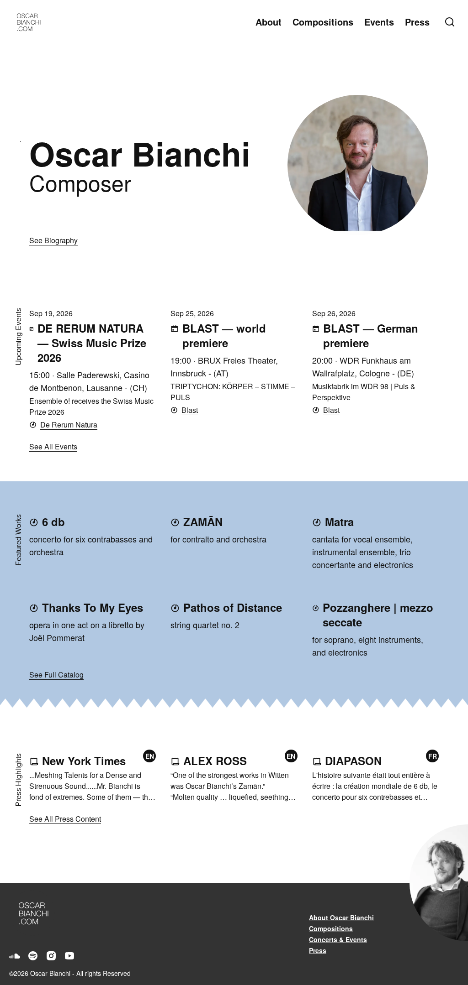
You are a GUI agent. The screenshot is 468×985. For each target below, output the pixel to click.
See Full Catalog (56, 674)
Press (417, 21)
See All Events (53, 446)
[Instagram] (51, 955)
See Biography (53, 240)
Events (379, 21)
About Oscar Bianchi (341, 917)
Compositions (322, 21)
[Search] (451, 22)
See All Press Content (65, 818)
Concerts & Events (338, 939)
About (268, 21)
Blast (189, 410)
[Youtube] (69, 955)
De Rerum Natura (68, 424)
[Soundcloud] (14, 955)
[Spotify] (32, 955)
